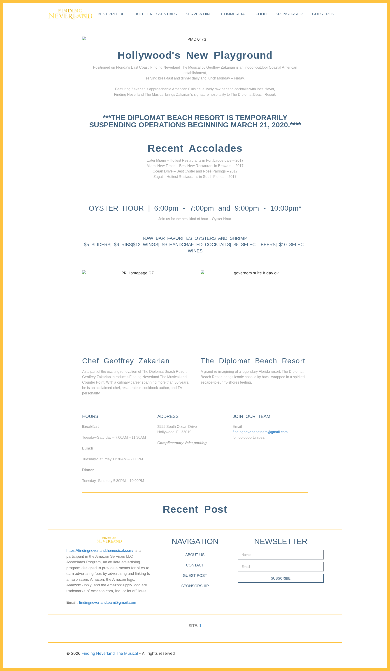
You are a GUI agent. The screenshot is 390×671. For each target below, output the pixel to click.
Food (261, 14)
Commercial (234, 14)
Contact (195, 565)
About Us (194, 555)
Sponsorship (289, 14)
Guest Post (324, 14)
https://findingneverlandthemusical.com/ (99, 550)
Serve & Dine (199, 14)
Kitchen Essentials (156, 14)
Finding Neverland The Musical (110, 653)
